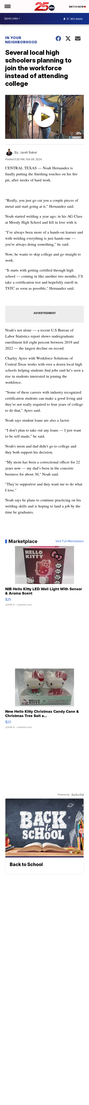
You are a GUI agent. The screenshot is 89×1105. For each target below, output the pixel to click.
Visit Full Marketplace (70, 541)
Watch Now (76, 6)
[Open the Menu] (7, 6)
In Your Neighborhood (21, 40)
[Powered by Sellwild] (77, 794)
